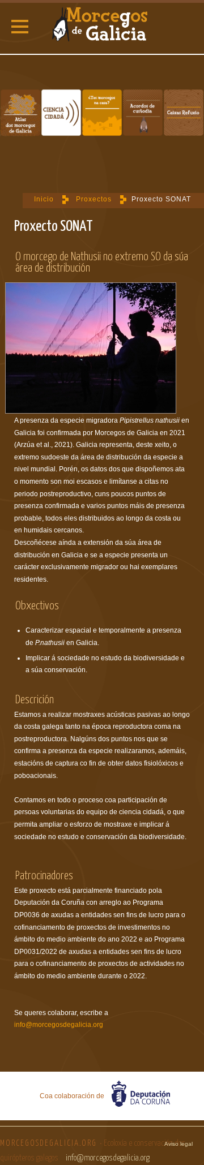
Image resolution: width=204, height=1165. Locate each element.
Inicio (44, 199)
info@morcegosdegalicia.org (58, 1025)
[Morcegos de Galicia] (102, 25)
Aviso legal (178, 1144)
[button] (19, 26)
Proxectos (94, 199)
